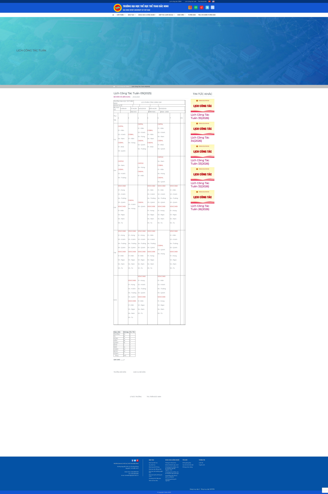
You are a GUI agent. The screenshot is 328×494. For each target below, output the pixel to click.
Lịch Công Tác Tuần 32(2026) (200, 184)
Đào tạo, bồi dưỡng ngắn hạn (156, 472)
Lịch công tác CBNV (175, 1)
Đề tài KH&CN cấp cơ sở (171, 465)
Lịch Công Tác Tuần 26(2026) (200, 207)
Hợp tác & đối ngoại (166, 15)
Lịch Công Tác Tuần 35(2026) (200, 116)
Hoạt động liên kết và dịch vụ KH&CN (171, 476)
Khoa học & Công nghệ (146, 15)
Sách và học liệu (153, 480)
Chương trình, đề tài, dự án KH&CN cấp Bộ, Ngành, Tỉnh (172, 468)
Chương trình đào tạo (155, 478)
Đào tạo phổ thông (154, 467)
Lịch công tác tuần (190, 1)
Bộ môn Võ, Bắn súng (122, 97)
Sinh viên (180, 15)
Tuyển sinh (192, 15)
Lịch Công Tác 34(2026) (200, 139)
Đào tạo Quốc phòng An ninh (155, 475)
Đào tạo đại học (153, 462)
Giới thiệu (120, 15)
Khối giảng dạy (187, 462)
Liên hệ (201, 462)
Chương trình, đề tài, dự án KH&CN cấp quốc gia (172, 472)
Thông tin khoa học (170, 462)
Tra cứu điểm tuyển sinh (207, 15)
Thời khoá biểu (202, 1)
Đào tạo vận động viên (155, 469)
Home (114, 86)
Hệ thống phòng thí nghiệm (170, 479)
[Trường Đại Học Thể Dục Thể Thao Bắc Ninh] (118, 8)
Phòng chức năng (188, 467)
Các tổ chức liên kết (188, 465)
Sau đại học (152, 465)
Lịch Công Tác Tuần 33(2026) (200, 162)
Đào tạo (131, 15)
